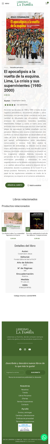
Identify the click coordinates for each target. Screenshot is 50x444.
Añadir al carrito (15, 185)
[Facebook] (20, 349)
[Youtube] (30, 349)
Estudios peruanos (16, 67)
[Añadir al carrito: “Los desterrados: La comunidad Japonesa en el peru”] (4, 229)
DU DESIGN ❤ (30, 441)
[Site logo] (25, 3)
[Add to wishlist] (24, 214)
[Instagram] (25, 349)
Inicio (6, 67)
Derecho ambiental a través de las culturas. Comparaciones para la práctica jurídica (37, 235)
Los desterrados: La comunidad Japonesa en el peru (13, 234)
